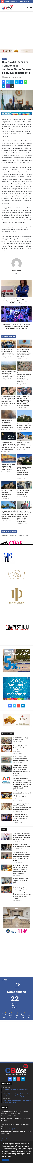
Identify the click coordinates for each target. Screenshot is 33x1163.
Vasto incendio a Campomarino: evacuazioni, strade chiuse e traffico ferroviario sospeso (7, 424)
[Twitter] (8, 82)
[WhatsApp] (25, 82)
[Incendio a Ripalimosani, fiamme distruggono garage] (6, 847)
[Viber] (8, 86)
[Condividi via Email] (12, 86)
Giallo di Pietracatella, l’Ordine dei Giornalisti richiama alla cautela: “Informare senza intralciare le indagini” (8, 400)
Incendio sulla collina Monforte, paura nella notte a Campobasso (24, 425)
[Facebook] (3, 82)
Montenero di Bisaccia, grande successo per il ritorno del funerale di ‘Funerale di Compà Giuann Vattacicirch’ (21, 769)
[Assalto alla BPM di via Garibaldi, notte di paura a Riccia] (24, 485)
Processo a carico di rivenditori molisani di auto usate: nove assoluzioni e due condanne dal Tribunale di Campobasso (24, 516)
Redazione (7, 77)
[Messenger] (21, 82)
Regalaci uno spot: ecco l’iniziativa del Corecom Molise (20, 880)
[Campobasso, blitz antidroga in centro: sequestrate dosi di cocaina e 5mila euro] (8, 344)
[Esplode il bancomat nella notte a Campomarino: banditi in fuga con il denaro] (24, 436)
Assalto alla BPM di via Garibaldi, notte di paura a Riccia (24, 492)
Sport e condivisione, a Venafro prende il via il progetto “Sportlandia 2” (20, 758)
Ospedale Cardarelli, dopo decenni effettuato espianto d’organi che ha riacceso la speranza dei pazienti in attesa (21, 856)
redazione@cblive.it (11, 1129)
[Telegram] (3, 86)
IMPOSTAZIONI (6, 1156)
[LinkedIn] (12, 82)
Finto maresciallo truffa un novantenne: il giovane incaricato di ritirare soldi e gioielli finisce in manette (8, 446)
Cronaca (4, 58)
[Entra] (27, 8)
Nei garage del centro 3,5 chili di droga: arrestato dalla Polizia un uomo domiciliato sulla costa (24, 353)
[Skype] (17, 82)
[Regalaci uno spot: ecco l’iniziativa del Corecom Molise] (6, 880)
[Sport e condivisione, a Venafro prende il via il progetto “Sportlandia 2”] (6, 759)
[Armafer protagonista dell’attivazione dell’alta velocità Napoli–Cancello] (8, 458)
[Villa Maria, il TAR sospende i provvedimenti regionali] (8, 485)
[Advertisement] (16, 30)
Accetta (5, 1160)
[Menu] (31, 8)
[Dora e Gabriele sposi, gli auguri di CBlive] (6, 740)
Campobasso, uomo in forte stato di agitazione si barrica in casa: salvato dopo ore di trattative (8, 514)
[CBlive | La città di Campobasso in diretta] (7, 7)
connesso (11, 535)
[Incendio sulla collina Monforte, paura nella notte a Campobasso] (24, 416)
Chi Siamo (4, 1138)
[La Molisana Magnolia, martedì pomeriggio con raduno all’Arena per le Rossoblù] (6, 817)
